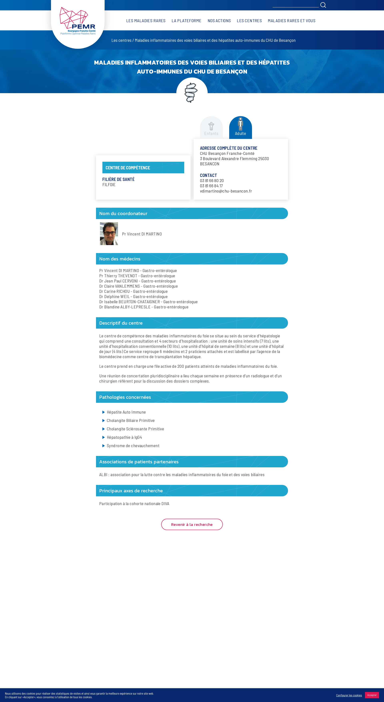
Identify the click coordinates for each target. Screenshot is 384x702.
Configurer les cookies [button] (349, 695)
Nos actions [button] (219, 20)
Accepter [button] (372, 695)
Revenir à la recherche (192, 524)
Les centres (249, 20)
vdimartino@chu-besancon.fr (226, 190)
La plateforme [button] (187, 20)
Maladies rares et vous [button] (291, 20)
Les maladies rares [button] (146, 20)
